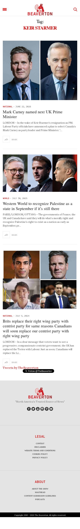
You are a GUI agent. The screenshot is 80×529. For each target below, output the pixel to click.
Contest (40, 443)
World (6, 198)
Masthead (40, 492)
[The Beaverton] (40, 10)
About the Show (40, 489)
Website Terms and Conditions (40, 451)
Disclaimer (40, 447)
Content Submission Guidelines (40, 496)
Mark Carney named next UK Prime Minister (33, 114)
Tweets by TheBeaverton (20, 368)
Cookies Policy (40, 454)
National (7, 106)
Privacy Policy (40, 458)
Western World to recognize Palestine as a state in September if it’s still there (37, 206)
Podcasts (40, 499)
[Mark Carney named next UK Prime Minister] (40, 70)
